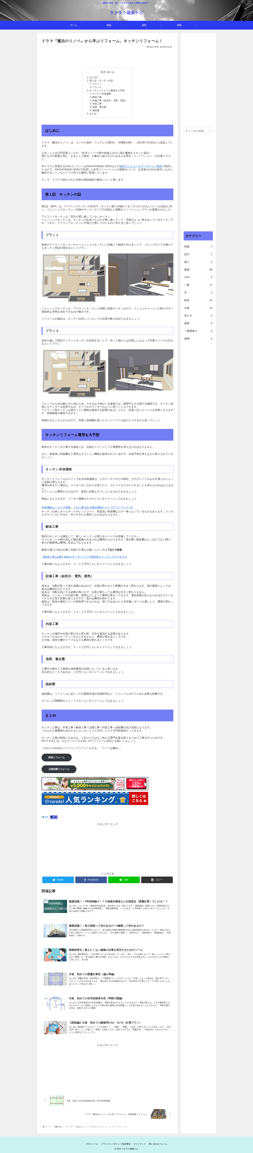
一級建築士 (198, 331)
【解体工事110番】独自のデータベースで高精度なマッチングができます (84, 557)
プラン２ (97, 87)
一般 (55, 817)
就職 (198, 338)
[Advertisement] (107, 57)
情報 (198, 246)
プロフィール (92, 1144)
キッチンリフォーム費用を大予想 (107, 90)
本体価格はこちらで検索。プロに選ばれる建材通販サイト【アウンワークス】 (88, 507)
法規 (198, 307)
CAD (198, 277)
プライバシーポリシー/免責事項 (115, 1144)
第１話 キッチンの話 (101, 80)
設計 (198, 254)
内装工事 (97, 103)
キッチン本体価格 (101, 93)
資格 (198, 323)
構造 (198, 300)
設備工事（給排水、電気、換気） (109, 100)
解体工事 (97, 97)
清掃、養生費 (99, 107)
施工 (198, 261)
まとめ (92, 113)
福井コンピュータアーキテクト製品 (141, 166)
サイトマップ (140, 1144)
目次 (103, 72)
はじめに (94, 77)
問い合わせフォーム (158, 1144)
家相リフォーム (56, 757)
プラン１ (97, 83)
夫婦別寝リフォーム (59, 769)
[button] (209, 131)
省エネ (198, 315)
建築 (46, 817)
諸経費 (95, 110)
